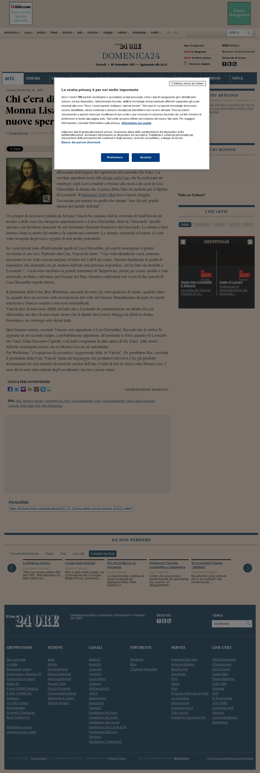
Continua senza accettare (187, 83)
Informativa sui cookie (136, 123)
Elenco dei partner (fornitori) (80, 142)
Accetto (146, 157)
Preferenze (115, 157)
